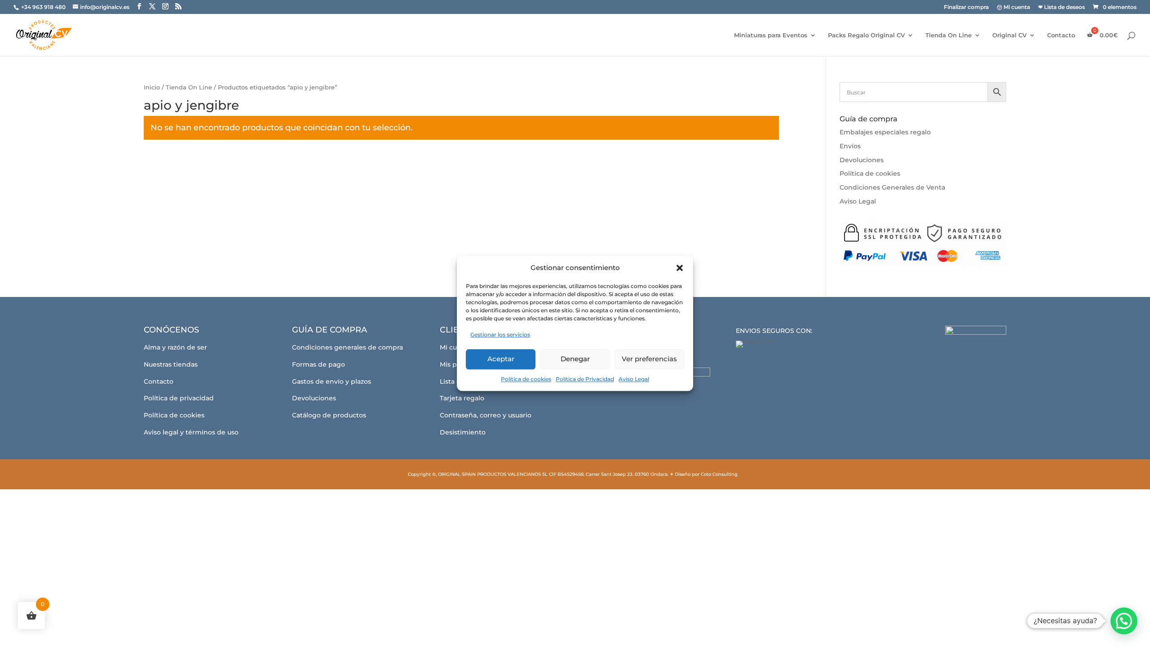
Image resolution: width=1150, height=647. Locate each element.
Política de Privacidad (585, 379)
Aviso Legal (634, 379)
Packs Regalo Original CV (866, 35)
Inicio (152, 87)
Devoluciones (862, 160)
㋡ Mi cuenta (1013, 7)
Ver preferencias (649, 359)
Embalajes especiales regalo (885, 132)
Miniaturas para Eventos (770, 35)
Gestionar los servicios (500, 334)
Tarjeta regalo (462, 398)
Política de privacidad (179, 398)
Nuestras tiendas (171, 364)
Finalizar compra (966, 7)
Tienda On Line (948, 35)
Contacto (1061, 35)
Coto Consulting (719, 474)
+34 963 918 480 (44, 7)
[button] (679, 267)
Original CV (1009, 35)
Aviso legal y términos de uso (191, 432)
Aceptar (500, 359)
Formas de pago (318, 364)
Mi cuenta (456, 347)
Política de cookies (526, 379)
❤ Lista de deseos (1061, 7)
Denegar (575, 359)
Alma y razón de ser (175, 347)
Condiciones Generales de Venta (892, 187)
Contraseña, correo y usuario (485, 415)
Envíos (850, 146)
